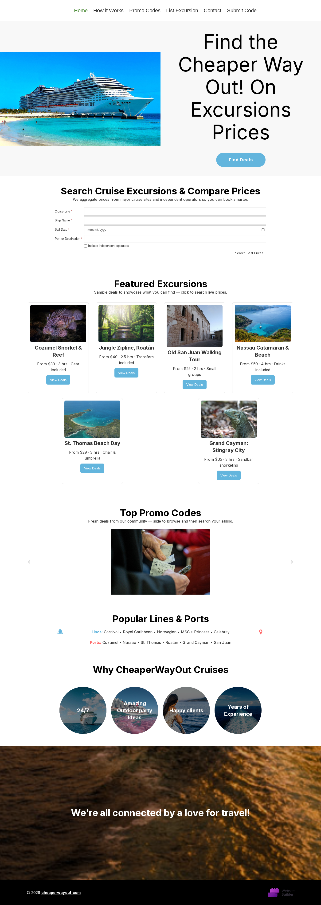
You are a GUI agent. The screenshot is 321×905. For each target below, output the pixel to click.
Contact (212, 10)
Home (81, 10)
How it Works (108, 10)
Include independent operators (108, 246)
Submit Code (242, 10)
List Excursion (182, 10)
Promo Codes (144, 10)
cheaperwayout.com (61, 892)
